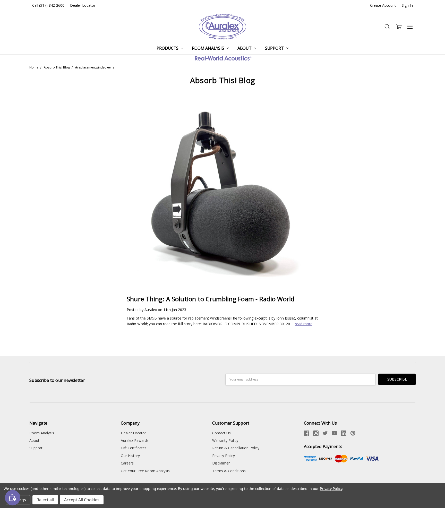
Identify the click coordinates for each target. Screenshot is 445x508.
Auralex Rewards (135, 440)
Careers (127, 463)
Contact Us (221, 432)
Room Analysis (208, 48)
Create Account (383, 5)
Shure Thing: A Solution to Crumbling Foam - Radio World (211, 299)
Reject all (45, 500)
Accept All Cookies (81, 500)
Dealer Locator (82, 5)
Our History (130, 455)
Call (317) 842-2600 (48, 5)
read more (303, 323)
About (245, 48)
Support (275, 48)
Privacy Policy (223, 455)
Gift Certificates (134, 447)
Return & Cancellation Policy (235, 447)
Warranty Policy (225, 440)
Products (168, 48)
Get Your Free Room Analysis (145, 470)
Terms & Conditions (229, 470)
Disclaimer (221, 463)
